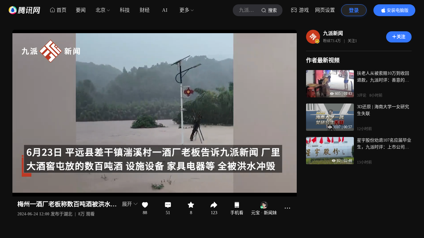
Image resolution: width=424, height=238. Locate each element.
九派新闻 (333, 33)
